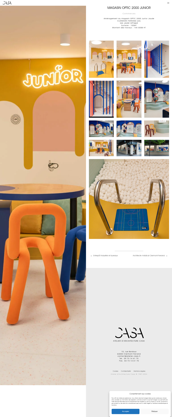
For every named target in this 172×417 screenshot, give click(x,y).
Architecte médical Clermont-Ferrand (149, 255)
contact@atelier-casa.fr (129, 356)
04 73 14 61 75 (131, 358)
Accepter (125, 411)
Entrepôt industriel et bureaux (105, 255)
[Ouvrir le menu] (168, 3)
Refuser (155, 411)
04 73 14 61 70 (131, 361)
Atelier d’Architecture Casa (129, 341)
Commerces (129, 13)
